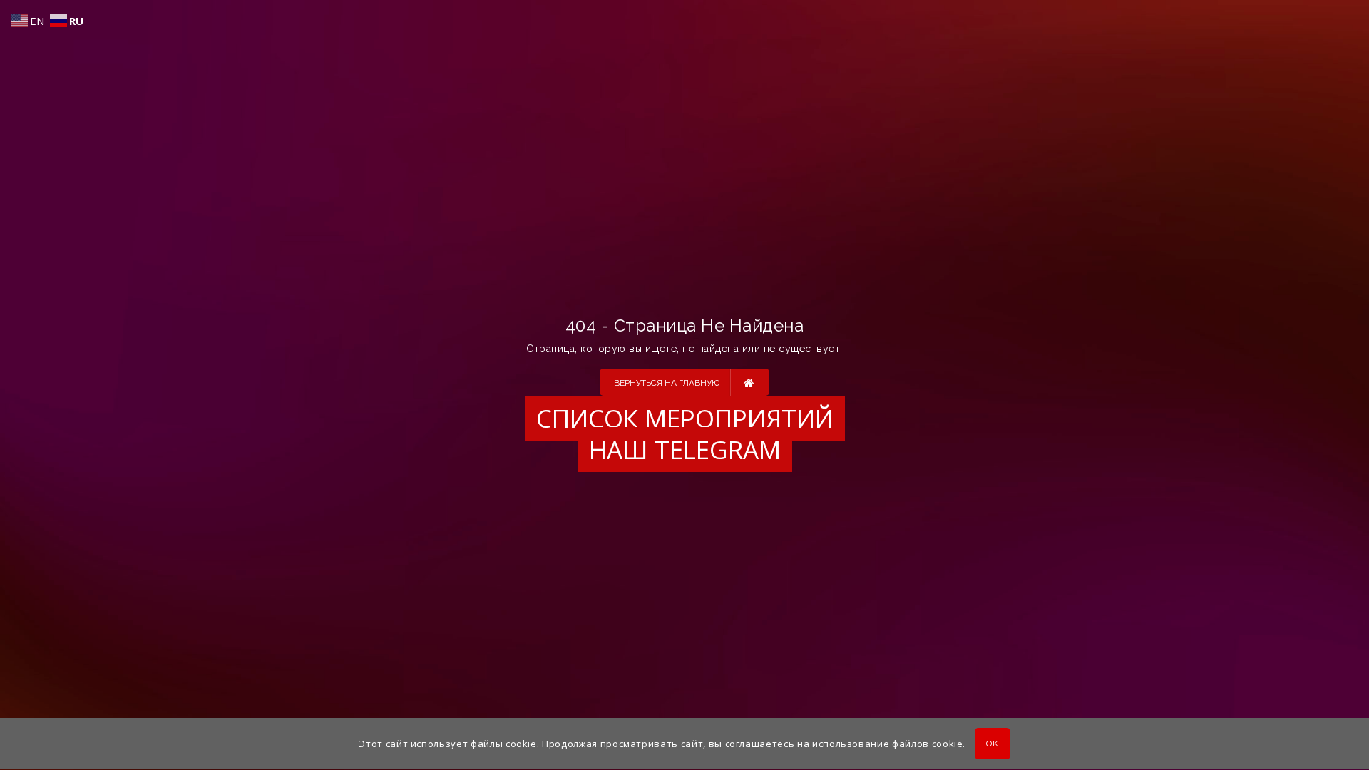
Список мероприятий (685, 418)
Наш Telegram (685, 449)
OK (992, 744)
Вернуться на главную (666, 383)
